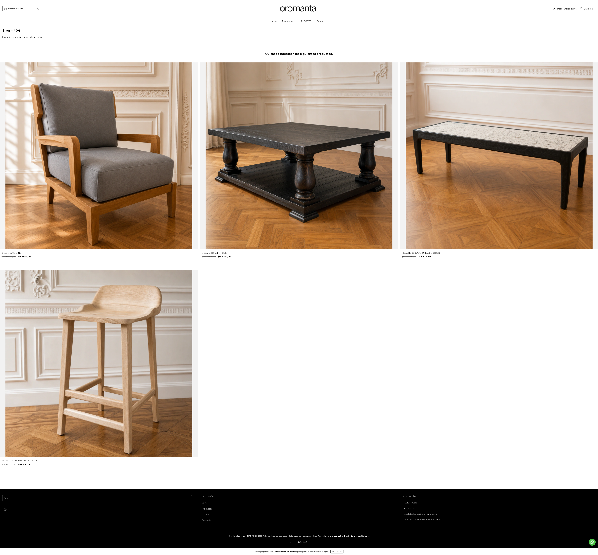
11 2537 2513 (408, 508)
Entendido (337, 551)
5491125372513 (410, 502)
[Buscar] (38, 8)
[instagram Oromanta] (5, 509)
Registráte (571, 8)
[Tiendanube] (299, 542)
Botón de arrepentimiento (357, 536)
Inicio (274, 21)
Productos (287, 21)
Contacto (321, 21)
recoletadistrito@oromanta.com (420, 514)
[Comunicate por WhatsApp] (592, 542)
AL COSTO (306, 21)
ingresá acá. (335, 536)
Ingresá (561, 8)
